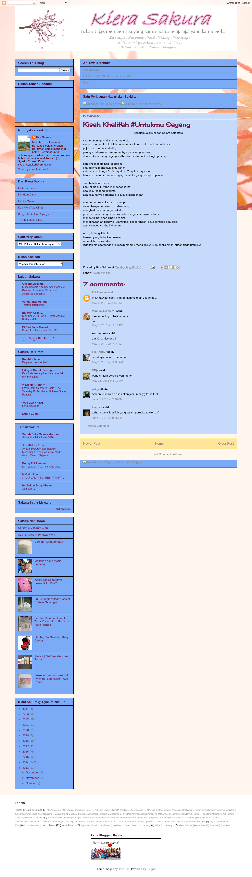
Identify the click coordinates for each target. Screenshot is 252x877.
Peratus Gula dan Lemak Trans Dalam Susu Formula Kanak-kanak (51, 621)
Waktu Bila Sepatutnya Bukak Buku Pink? (48, 581)
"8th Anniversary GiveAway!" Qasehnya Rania (69, 810)
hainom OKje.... (32, 312)
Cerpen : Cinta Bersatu (48, 541)
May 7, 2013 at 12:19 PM (107, 325)
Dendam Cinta (27, 194)
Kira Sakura (43, 137)
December (33, 772)
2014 (26, 762)
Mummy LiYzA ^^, (103, 310)
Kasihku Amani (32, 359)
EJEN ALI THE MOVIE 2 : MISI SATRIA (107, 76)
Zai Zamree (99, 292)
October (31, 783)
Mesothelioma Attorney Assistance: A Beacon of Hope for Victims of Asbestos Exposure (43, 290)
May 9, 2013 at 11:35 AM (107, 362)
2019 (26, 735)
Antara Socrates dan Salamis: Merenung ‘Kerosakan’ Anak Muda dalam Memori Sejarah (41, 452)
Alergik (170, 825)
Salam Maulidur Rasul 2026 (38, 437)
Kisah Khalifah (102, 272)
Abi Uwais (49, 825)
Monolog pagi (91, 69)
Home (159, 443)
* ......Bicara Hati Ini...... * (38, 338)
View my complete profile (33, 169)
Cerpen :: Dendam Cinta (33, 527)
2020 (26, 730)
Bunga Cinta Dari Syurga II (34, 214)
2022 (26, 719)
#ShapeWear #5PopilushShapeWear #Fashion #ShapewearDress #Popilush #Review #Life (162, 821)
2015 (26, 756)
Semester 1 (28, 488)
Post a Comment (98, 425)
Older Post (226, 443)
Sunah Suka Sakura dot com (41, 434)
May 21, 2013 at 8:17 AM (107, 380)
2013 (26, 767)
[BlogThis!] (166, 267)
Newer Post (91, 443)
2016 (26, 751)
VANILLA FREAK (33, 402)
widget (67, 509)
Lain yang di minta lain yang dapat (41, 466)
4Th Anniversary (31, 825)
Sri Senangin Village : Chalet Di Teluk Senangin (52, 600)
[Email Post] (152, 267)
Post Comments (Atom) (167, 454)
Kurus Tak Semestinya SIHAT (39, 330)
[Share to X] (170, 267)
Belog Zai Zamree (34, 463)
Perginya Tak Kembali (34, 362)
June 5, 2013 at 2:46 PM (107, 399)
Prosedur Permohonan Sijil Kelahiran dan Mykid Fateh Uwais (51, 678)
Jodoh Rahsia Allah (30, 220)
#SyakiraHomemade (219, 821)
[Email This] (163, 267)
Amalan (213, 825)
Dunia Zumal (30, 413)
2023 (26, 713)
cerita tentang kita (34, 301)
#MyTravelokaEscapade (131, 810)
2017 (26, 746)
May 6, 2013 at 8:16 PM (107, 303)
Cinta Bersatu (26, 188)
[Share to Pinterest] (178, 267)
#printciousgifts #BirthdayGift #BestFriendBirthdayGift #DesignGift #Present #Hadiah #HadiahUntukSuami (65, 821)
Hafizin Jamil (30, 474)
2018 (26, 740)
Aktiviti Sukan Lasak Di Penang (132, 825)
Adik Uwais (69, 825)
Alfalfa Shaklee (185, 825)
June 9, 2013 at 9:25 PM (107, 417)
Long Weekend (30, 405)
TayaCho (124, 868)
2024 (26, 708)
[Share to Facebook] (174, 267)
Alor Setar (201, 825)
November (33, 777)
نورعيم (96, 388)
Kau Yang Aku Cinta (30, 207)
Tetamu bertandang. (33, 304)
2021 (26, 724)
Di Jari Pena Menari (35, 327)
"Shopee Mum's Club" (105, 810)
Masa (86, 82)
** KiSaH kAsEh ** (33, 384)
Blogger (151, 868)
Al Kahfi (158, 825)
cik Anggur (99, 351)
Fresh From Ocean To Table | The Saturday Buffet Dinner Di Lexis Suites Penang (44, 391)
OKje (95, 370)
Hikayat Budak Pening (37, 370)
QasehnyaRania (33, 283)
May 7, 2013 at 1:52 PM (107, 343)
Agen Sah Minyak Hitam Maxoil (95, 825)
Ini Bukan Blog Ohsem (37, 485)
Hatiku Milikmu (27, 201)
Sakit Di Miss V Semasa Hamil (37, 534)
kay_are (97, 407)
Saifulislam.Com (33, 445)
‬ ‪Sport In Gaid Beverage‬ (28, 810)
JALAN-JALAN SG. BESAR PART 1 (43, 477)
